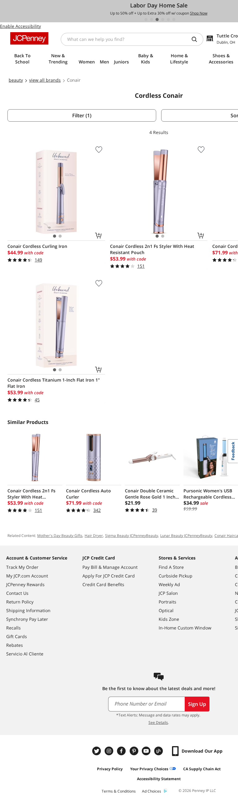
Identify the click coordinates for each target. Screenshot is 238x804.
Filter (81, 115)
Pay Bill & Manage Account (110, 567)
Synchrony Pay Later (27, 619)
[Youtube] (147, 751)
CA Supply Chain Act (202, 769)
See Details (158, 722)
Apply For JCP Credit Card (108, 576)
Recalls (13, 628)
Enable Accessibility (20, 26)
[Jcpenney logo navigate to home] (29, 38)
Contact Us (17, 593)
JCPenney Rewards (25, 584)
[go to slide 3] (157, 19)
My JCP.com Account (27, 576)
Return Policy (19, 602)
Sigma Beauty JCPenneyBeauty (131, 535)
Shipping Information (28, 610)
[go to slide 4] (162, 19)
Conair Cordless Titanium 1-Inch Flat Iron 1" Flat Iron (53, 383)
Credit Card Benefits (103, 584)
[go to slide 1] (146, 19)
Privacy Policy (110, 769)
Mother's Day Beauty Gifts (59, 535)
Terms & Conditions (119, 791)
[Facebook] (122, 751)
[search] (197, 39)
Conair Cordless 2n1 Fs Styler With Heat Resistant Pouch (152, 249)
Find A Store (171, 567)
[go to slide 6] (173, 19)
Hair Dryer (94, 535)
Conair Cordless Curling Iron (37, 246)
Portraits (167, 602)
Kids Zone (169, 619)
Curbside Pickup (175, 576)
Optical (166, 610)
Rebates (14, 645)
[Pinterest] (134, 751)
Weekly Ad (169, 584)
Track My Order (22, 567)
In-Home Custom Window (185, 628)
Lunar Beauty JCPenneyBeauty (186, 535)
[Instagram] (110, 751)
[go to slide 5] (168, 19)
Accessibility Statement (159, 778)
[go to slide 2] (151, 19)
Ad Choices (151, 791)
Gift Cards (16, 636)
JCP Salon (168, 593)
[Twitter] (97, 751)
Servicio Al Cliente (24, 654)
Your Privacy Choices (149, 769)
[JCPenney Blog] (159, 751)
